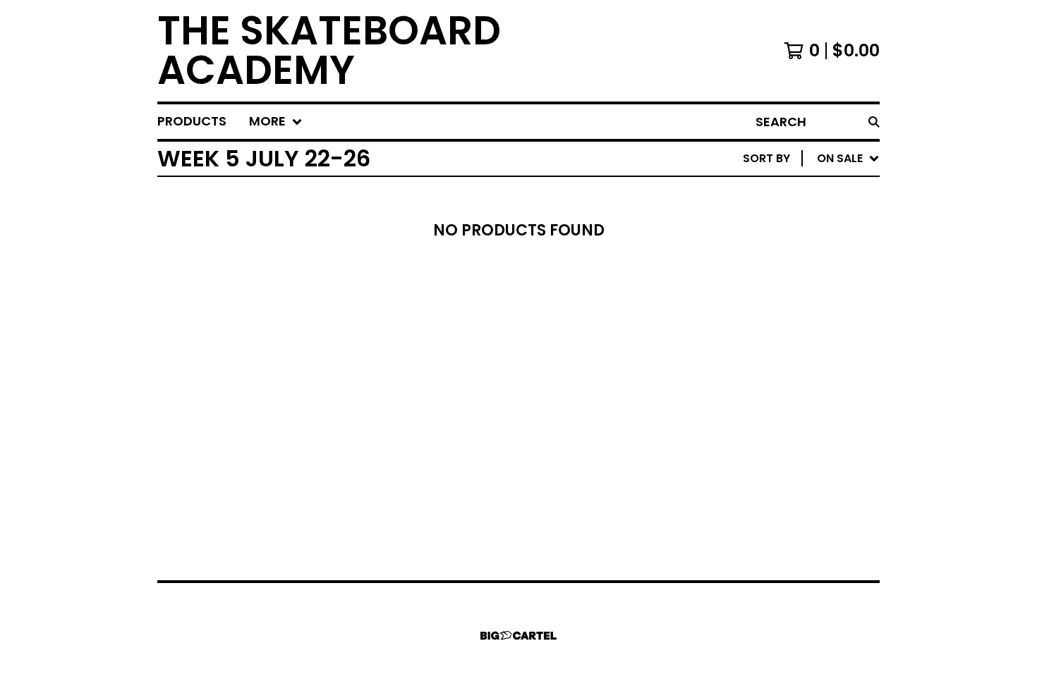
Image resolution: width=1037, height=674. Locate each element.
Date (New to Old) (777, 308)
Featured (748, 195)
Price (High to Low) (781, 375)
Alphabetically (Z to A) (793, 285)
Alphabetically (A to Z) (793, 263)
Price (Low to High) (781, 353)
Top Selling (755, 240)
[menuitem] (191, 121)
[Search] (874, 121)
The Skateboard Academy (329, 50)
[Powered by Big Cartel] (518, 635)
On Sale (743, 217)
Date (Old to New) (777, 330)
